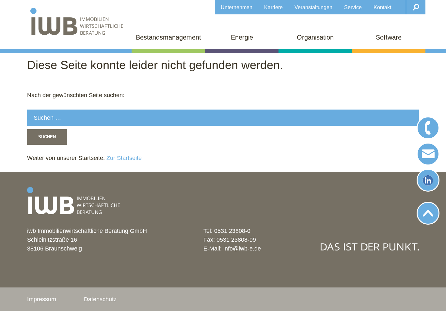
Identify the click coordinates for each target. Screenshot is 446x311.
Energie (242, 37)
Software (389, 37)
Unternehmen (236, 7)
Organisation (315, 37)
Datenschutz (100, 299)
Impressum (41, 299)
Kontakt (382, 7)
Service (353, 7)
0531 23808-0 (232, 231)
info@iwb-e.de (242, 248)
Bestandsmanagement (168, 37)
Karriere (273, 7)
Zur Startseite (123, 158)
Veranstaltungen (313, 7)
